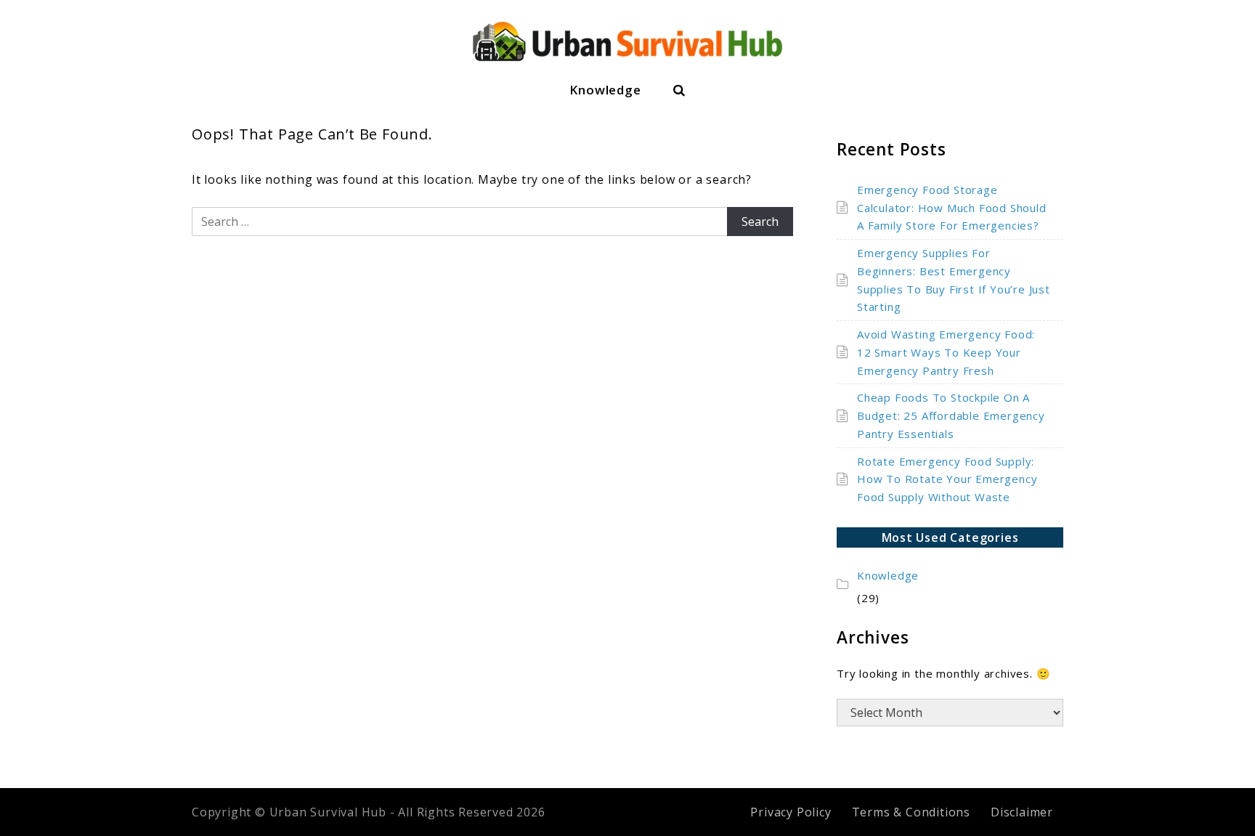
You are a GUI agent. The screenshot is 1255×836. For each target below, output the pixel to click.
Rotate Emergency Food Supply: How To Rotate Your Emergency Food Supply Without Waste (947, 479)
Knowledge (605, 89)
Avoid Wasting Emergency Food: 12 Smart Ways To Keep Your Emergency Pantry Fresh (946, 352)
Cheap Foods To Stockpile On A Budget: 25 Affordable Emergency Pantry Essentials (951, 415)
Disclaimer (1022, 812)
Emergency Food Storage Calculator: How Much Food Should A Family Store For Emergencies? (952, 207)
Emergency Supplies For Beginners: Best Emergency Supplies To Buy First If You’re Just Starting (953, 279)
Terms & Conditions (911, 812)
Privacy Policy (790, 812)
